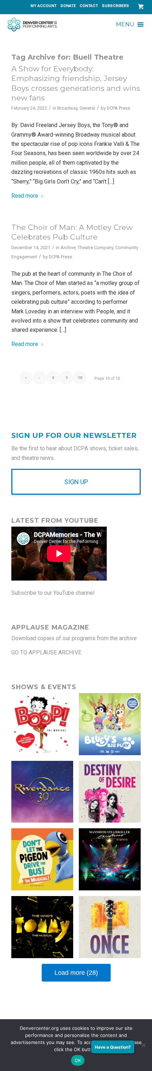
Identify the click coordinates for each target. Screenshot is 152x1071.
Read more (24, 195)
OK (78, 1060)
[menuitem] (44, 6)
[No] (143, 1045)
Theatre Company (95, 247)
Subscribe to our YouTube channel (52, 592)
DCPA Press (118, 108)
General (87, 108)
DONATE (68, 6)
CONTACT (89, 6)
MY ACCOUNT (43, 6)
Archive (68, 247)
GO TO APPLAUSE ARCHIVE (46, 652)
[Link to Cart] (139, 6)
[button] (125, 24)
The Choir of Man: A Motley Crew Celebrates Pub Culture (72, 232)
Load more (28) (76, 972)
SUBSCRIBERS (115, 6)
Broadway (67, 108)
